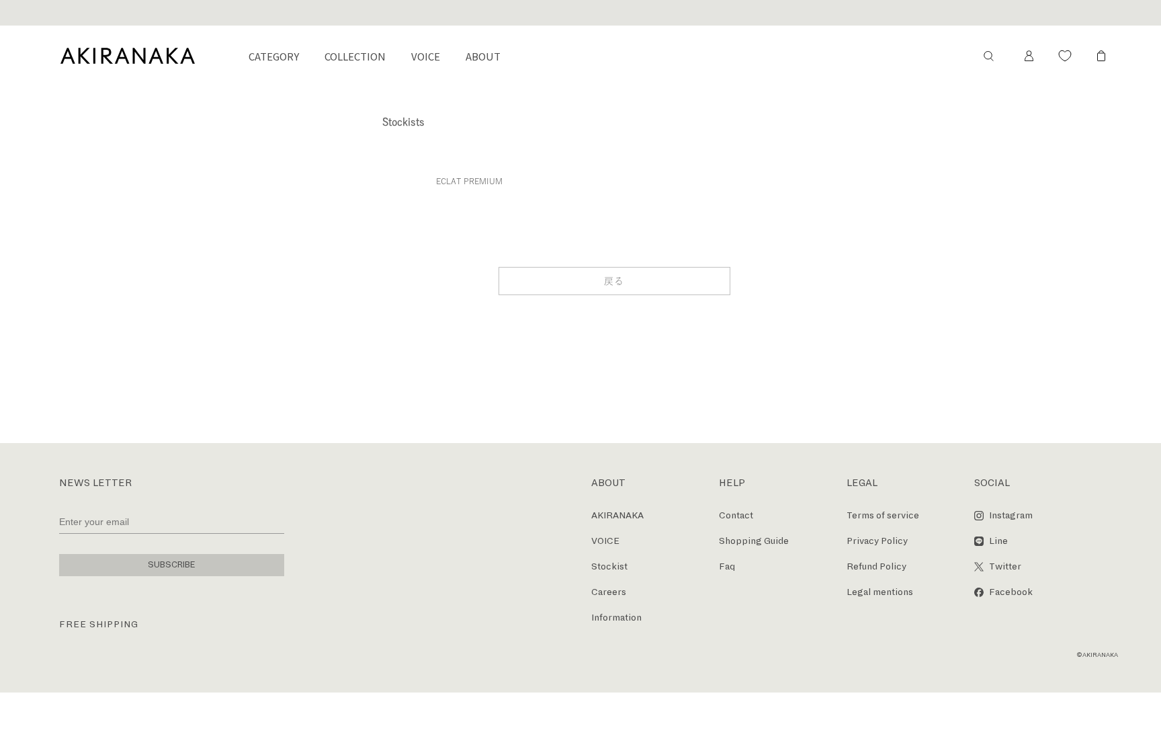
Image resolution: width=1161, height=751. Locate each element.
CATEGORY (274, 56)
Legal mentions (880, 592)
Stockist (609, 566)
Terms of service (883, 515)
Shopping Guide (754, 541)
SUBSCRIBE (172, 564)
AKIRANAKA (617, 515)
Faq (727, 566)
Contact (736, 515)
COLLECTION (355, 56)
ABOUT (483, 56)
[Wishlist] (1065, 56)
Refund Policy (876, 566)
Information (616, 617)
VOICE (425, 56)
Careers (608, 592)
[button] (988, 56)
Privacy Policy (877, 541)
